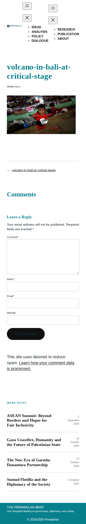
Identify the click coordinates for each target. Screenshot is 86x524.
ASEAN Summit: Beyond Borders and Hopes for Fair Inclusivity (29, 420)
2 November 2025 (73, 420)
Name (11, 279)
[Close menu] (27, 18)
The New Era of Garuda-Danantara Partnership (29, 462)
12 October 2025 (74, 442)
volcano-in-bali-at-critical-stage (34, 170)
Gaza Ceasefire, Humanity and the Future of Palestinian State (34, 442)
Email (10, 296)
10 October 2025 (74, 462)
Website (11, 312)
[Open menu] (27, 6)
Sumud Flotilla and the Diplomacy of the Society (28, 481)
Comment (13, 237)
